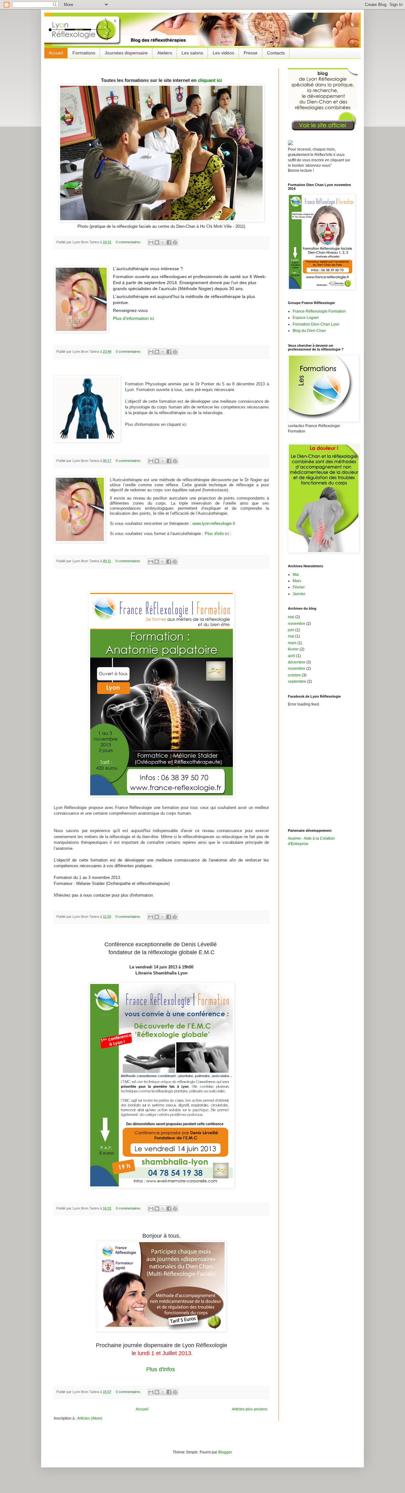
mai (291, 617)
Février (299, 587)
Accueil (56, 52)
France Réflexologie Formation (319, 311)
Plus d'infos (161, 1369)
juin (291, 630)
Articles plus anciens (249, 1409)
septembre (297, 681)
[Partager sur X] (163, 242)
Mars (297, 581)
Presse (251, 52)
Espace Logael (306, 317)
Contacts (276, 52)
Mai (296, 574)
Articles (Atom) (89, 1418)
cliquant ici (210, 80)
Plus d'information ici (133, 318)
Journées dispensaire (126, 52)
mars (292, 643)
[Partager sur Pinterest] (175, 242)
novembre (296, 623)
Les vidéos (223, 52)
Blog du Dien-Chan (309, 330)
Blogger (225, 1452)
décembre (296, 662)
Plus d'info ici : (219, 533)
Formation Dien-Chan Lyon (316, 324)
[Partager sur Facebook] (169, 242)
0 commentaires (128, 242)
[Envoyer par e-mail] (151, 242)
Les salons (192, 52)
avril (291, 656)
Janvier (299, 594)
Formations (83, 52)
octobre (294, 675)
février (293, 649)
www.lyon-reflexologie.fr (213, 523)
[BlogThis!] (157, 242)
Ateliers (164, 52)
